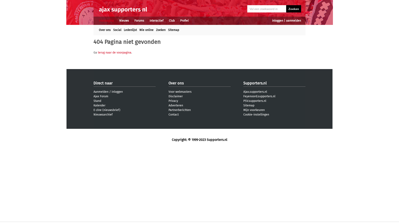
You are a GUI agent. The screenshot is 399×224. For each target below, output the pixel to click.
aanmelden (293, 20)
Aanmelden (101, 92)
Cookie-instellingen (256, 114)
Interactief (157, 20)
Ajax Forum (101, 96)
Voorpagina (106, 20)
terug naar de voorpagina (114, 52)
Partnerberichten (180, 110)
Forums (139, 20)
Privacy (173, 101)
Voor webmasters (180, 92)
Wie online (146, 30)
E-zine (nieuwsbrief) (107, 110)
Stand (97, 101)
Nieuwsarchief (103, 114)
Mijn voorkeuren (254, 110)
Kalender (99, 105)
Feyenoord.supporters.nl (259, 96)
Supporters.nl (255, 83)
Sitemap (173, 30)
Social (117, 30)
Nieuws (124, 20)
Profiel (184, 20)
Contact (174, 114)
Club (172, 20)
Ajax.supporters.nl (255, 92)
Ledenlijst (130, 30)
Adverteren (176, 105)
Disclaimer (176, 96)
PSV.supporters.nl (254, 101)
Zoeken (161, 30)
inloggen (277, 20)
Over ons (105, 30)
